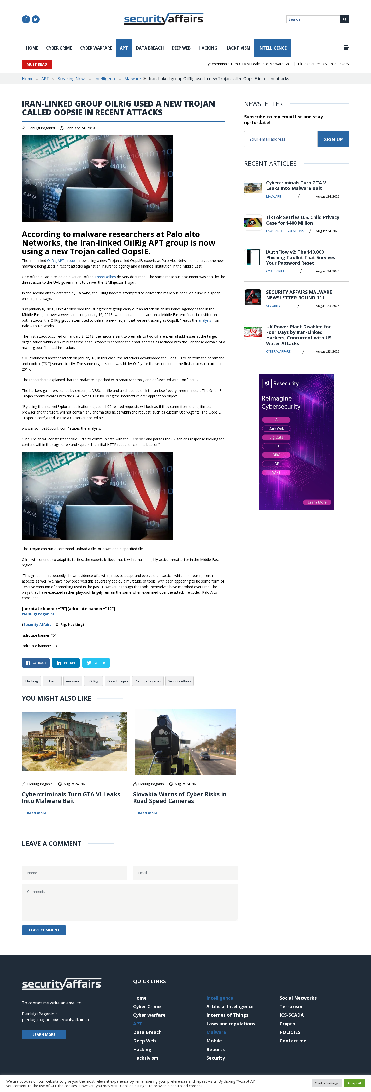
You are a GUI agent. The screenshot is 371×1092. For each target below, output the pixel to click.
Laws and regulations (285, 231)
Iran (52, 681)
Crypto (287, 1024)
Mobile (214, 1041)
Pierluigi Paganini (41, 128)
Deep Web (181, 48)
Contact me (293, 1041)
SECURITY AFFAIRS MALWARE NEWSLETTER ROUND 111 (299, 295)
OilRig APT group (61, 260)
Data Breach (150, 48)
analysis (204, 320)
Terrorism (291, 1006)
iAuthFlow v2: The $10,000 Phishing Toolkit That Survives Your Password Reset (300, 257)
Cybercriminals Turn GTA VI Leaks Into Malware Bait (235, 63)
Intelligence (272, 48)
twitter (99, 663)
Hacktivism (237, 48)
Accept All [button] (354, 1083)
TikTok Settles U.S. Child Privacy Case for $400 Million (302, 220)
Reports (215, 1049)
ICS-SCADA (292, 1015)
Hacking (208, 48)
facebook (39, 663)
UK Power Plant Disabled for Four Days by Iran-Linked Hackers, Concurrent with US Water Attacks (298, 335)
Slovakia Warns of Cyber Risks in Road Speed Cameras (180, 797)
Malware (132, 78)
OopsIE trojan (117, 681)
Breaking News (71, 78)
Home (32, 48)
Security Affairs (179, 681)
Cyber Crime (59, 48)
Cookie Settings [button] (327, 1083)
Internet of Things (227, 1015)
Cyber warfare (96, 48)
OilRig (93, 681)
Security (273, 305)
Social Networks (298, 998)
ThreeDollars (105, 276)
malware (73, 681)
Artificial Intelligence (230, 1006)
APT (124, 48)
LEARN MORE (44, 1034)
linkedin (69, 663)
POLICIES (290, 1032)
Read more (36, 813)
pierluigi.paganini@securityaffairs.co (56, 1019)
